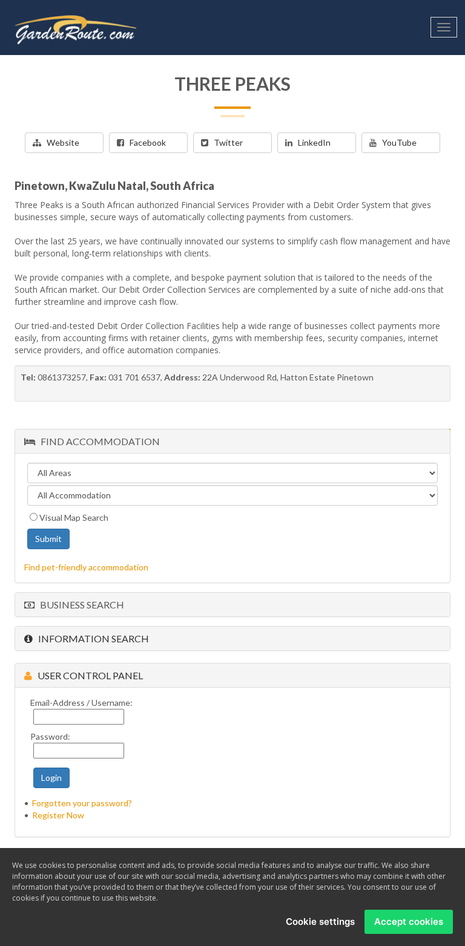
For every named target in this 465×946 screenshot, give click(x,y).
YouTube (397, 142)
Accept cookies (408, 921)
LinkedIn (311, 142)
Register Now (58, 815)
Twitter (225, 142)
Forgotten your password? (82, 803)
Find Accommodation (97, 441)
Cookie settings (320, 921)
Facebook (145, 142)
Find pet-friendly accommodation (86, 567)
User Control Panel (87, 675)
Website (60, 142)
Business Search (79, 604)
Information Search (91, 638)
